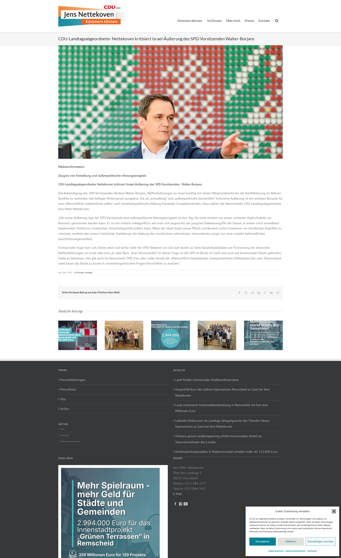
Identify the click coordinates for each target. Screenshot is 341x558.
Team (62, 429)
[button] (334, 511)
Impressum (312, 550)
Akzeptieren (262, 541)
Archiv (64, 409)
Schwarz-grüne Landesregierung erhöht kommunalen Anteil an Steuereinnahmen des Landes (218, 439)
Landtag (88, 272)
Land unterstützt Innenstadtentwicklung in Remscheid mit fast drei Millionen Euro (221, 408)
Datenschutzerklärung (295, 550)
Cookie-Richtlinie (276, 550)
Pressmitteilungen (72, 380)
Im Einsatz (79, 272)
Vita (63, 399)
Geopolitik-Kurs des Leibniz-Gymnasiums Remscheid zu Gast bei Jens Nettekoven (222, 392)
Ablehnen (290, 541)
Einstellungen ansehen (321, 541)
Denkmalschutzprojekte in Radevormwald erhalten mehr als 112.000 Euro (226, 452)
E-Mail (177, 494)
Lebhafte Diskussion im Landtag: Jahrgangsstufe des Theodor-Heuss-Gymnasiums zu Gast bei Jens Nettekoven (222, 423)
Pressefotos (68, 389)
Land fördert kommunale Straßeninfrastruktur (207, 380)
